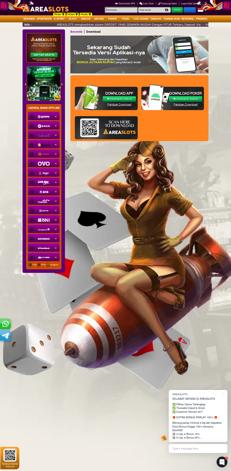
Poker (112, 19)
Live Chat (148, 3)
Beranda (29, 19)
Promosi (201, 19)
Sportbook (44, 19)
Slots (73, 19)
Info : (27, 24)
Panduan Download (119, 104)
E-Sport (59, 19)
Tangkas (156, 19)
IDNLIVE (86, 19)
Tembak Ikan (172, 19)
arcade (99, 19)
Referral (188, 19)
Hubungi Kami (168, 3)
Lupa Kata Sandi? (191, 3)
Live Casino (141, 19)
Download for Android (121, 99)
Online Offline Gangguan (44, 264)
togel (126, 19)
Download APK (127, 3)
